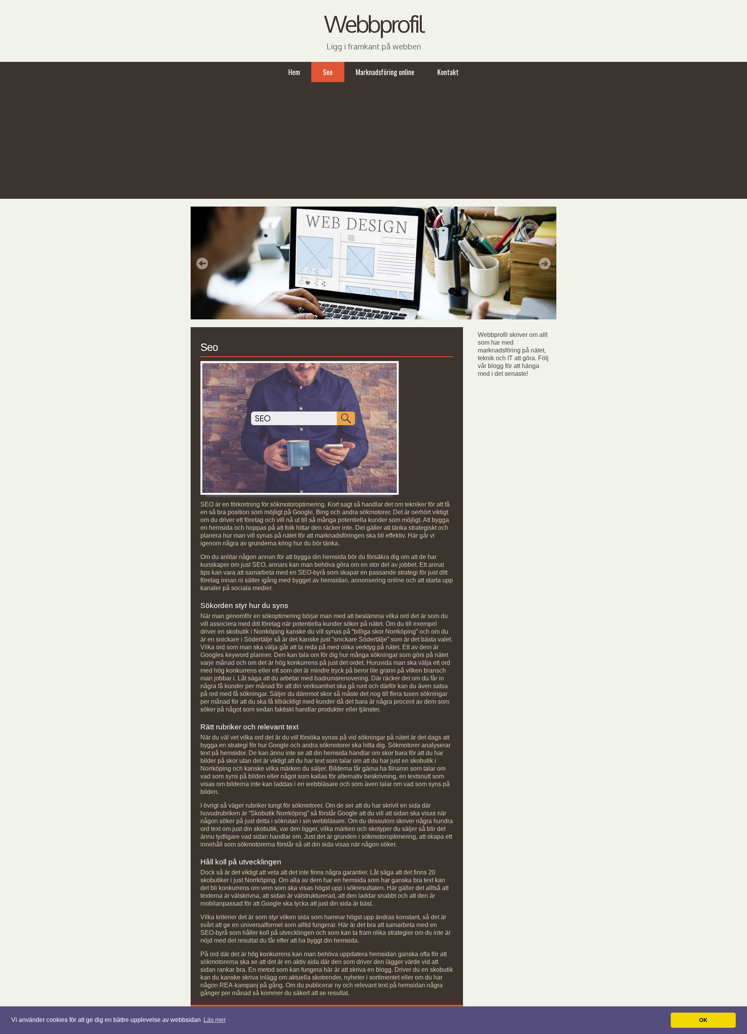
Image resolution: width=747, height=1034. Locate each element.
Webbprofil (373, 23)
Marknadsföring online (385, 72)
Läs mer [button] (214, 1019)
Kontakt (448, 72)
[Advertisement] (373, 140)
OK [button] (703, 1020)
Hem (294, 72)
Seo (328, 72)
